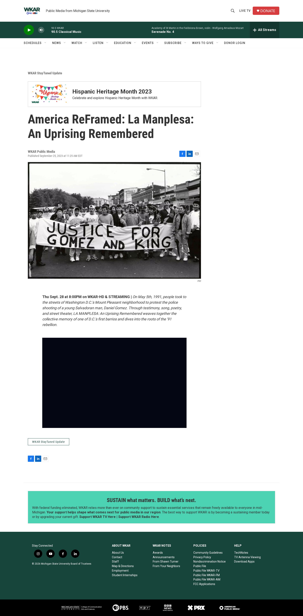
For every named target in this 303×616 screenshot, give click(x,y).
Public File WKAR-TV (206, 570)
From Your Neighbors (166, 566)
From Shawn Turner (166, 561)
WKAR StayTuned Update (45, 73)
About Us (118, 552)
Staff (115, 561)
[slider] (47, 30)
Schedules (33, 43)
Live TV (245, 10)
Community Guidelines (208, 552)
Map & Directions (123, 566)
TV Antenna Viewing (247, 557)
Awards (158, 552)
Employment (120, 570)
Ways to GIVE (203, 43)
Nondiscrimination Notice (209, 561)
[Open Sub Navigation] (45, 42)
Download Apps (244, 561)
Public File (199, 566)
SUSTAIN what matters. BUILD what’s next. (151, 500)
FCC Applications (204, 584)
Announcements (164, 557)
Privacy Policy (202, 557)
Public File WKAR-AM (206, 579)
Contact (117, 557)
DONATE (267, 11)
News (56, 43)
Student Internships (124, 575)
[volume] (41, 30)
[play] (29, 30)
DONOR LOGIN (234, 43)
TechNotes (241, 552)
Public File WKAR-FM (206, 575)
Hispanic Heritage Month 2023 (112, 91)
